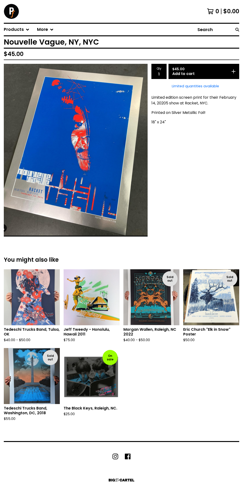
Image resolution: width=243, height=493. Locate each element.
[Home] (11, 11)
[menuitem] (16, 29)
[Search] (237, 29)
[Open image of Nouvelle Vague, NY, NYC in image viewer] (76, 150)
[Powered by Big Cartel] (121, 480)
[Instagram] (115, 456)
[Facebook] (128, 456)
